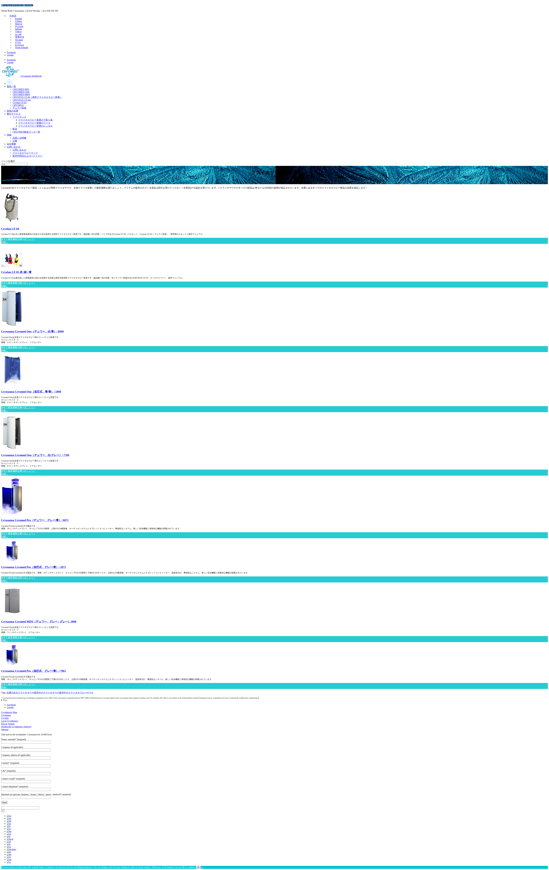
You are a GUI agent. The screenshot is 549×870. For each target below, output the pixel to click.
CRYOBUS (18, 105)
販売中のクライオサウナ (46, 692)
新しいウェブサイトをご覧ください (17, 5)
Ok (198, 867)
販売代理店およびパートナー (27, 156)
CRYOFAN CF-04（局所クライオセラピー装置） (37, 97)
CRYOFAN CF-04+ (22, 100)
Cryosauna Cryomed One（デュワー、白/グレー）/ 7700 (35, 455)
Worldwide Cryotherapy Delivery (16, 726)
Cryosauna (6, 715)
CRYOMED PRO (21, 89)
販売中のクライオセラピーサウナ (76, 692)
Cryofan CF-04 (10, 228)
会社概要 (11, 144)
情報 (9, 135)
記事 (15, 141)
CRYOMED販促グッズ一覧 (26, 132)
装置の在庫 (12, 111)
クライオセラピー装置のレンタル (35, 126)
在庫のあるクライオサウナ (20, 692)
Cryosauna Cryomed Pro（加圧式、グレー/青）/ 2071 (33, 567)
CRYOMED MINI (21, 94)
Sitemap (4, 729)
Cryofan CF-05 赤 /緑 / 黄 (16, 272)
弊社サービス (14, 114)
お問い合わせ (14, 147)
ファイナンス (19, 117)
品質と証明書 (19, 138)
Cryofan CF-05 (19, 102)
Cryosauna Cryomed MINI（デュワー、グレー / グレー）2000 (38, 621)
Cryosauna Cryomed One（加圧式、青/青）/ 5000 (31, 391)
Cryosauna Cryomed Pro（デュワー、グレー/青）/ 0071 (35, 520)
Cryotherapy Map (9, 712)
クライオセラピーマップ (25, 153)
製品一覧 (11, 86)
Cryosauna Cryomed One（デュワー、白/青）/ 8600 (32, 331)
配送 (15, 129)
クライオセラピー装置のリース (34, 123)
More (5, 700)
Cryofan (5, 718)
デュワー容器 (19, 108)
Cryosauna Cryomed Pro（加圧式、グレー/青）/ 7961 (33, 670)
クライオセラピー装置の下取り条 (35, 120)
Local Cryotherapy (9, 721)
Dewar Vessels (7, 724)
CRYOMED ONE (21, 92)
